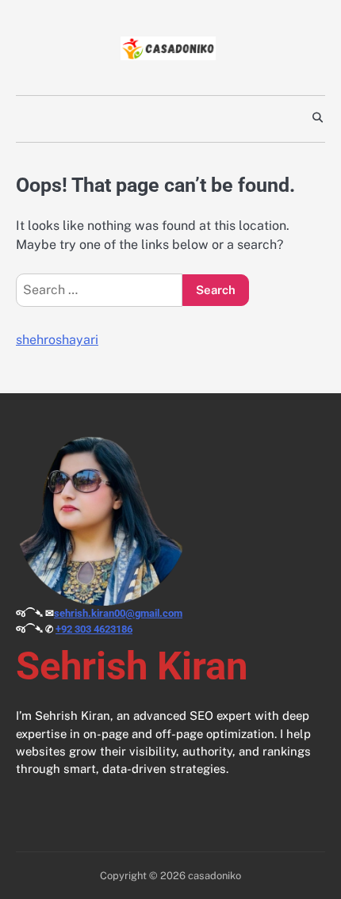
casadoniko (214, 876)
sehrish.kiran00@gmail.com (118, 613)
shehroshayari (57, 339)
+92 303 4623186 (94, 629)
